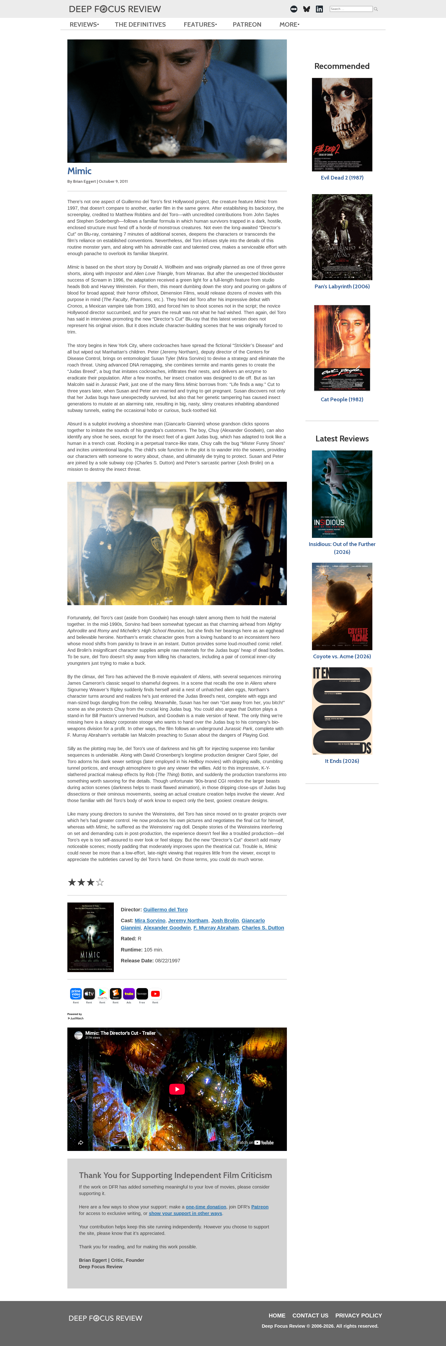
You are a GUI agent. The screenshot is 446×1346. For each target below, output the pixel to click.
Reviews (83, 24)
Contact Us (310, 1315)
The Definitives (140, 24)
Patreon (247, 24)
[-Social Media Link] (293, 9)
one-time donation (206, 1206)
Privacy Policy (358, 1315)
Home (277, 1315)
